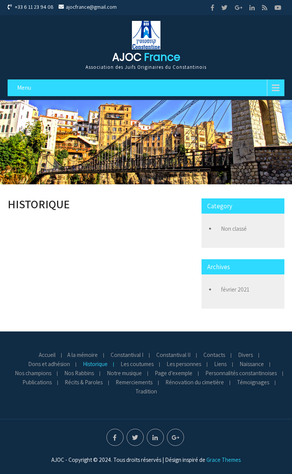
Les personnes (184, 364)
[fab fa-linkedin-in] (252, 8)
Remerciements (134, 382)
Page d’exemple (173, 373)
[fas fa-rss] (264, 8)
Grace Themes (223, 459)
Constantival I (127, 355)
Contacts (214, 355)
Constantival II (173, 355)
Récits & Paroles (84, 382)
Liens (220, 364)
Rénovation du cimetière (194, 382)
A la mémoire (82, 355)
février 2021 (235, 289)
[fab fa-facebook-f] (212, 8)
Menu (24, 88)
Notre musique (124, 373)
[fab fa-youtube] (277, 8)
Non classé (234, 228)
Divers (245, 355)
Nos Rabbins (79, 373)
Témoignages (253, 382)
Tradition (146, 392)
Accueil (47, 355)
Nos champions (33, 373)
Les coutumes (137, 364)
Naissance (252, 364)
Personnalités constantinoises (241, 373)
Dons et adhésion (49, 364)
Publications (37, 382)
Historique (95, 364)
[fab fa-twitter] (224, 8)
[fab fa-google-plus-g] (238, 8)
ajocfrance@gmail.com (91, 6)
